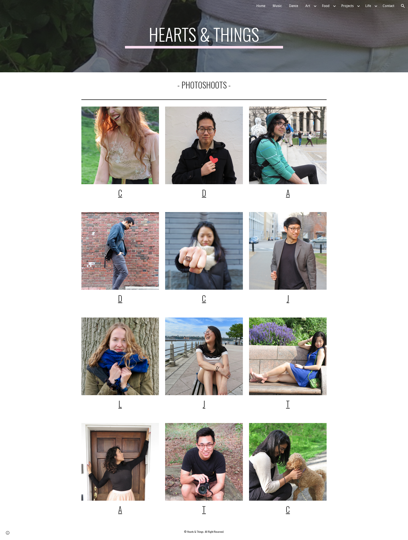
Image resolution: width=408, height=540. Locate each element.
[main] (204, 36)
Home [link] (260, 6)
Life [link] (368, 6)
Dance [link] (293, 6)
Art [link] (307, 6)
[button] (403, 6)
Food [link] (326, 6)
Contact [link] (388, 6)
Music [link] (277, 6)
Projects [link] (347, 6)
